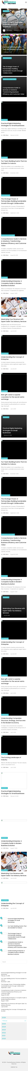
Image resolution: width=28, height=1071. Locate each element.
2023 (4, 1030)
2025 (4, 1024)
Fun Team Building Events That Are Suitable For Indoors (13, 48)
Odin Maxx (9, 30)
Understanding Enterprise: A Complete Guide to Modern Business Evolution (11, 283)
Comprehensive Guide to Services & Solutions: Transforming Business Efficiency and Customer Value (13, 91)
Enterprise (5, 353)
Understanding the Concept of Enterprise (12, 358)
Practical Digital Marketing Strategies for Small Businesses (12, 24)
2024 (4, 1027)
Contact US (14, 1067)
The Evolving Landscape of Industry (11, 758)
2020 (4, 1038)
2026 (4, 1017)
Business (6, 11)
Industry (4, 754)
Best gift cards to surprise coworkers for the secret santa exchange (12, 397)
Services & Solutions (10, 79)
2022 (4, 1033)
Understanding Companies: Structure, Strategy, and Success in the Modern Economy (13, 720)
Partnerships (7, 58)
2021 (3, 1036)
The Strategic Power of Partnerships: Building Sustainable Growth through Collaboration (13, 70)
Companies (5, 714)
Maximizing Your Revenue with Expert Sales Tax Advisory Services (13, 320)
